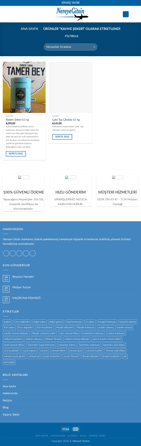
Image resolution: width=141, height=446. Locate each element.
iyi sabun (89, 322)
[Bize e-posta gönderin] (26, 253)
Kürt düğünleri (25, 327)
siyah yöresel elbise (14, 345)
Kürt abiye (9, 327)
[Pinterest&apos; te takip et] (33, 253)
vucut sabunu (30, 351)
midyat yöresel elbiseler (77, 339)
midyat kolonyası (116, 333)
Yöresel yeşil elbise (115, 351)
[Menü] (5, 14)
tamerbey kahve (66, 345)
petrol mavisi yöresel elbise (107, 339)
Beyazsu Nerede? (23, 276)
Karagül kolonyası (107, 322)
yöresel (44, 351)
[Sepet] (136, 14)
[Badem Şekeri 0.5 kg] (24, 87)
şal (125, 356)
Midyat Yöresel (53, 339)
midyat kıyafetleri (13, 339)
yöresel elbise (58, 351)
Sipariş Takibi (11, 414)
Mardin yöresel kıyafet (44, 333)
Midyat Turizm (21, 287)
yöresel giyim (76, 351)
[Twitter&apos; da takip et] (19, 253)
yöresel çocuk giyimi (14, 356)
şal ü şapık (9, 362)
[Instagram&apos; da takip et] (13, 253)
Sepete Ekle (16, 154)
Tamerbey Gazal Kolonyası (41, 345)
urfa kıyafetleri (11, 351)
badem (7, 322)
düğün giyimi (55, 322)
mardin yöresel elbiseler (16, 333)
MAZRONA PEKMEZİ (26, 298)
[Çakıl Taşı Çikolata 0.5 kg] (70, 87)
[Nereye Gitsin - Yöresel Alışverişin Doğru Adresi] (70, 14)
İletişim (7, 400)
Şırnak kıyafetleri (111, 356)
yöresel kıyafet (94, 351)
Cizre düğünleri (22, 322)
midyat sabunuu (34, 339)
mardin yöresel (124, 327)
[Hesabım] (126, 14)
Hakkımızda (10, 393)
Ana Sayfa (29, 29)
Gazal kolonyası (74, 322)
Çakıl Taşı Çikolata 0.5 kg (66, 119)
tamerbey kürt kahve (114, 345)
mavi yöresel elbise (69, 333)
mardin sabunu (105, 327)
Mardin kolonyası (86, 327)
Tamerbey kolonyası (89, 345)
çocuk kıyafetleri (51, 356)
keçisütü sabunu (128, 322)
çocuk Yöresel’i (71, 356)
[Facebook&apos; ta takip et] (6, 253)
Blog (5, 407)
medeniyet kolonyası (93, 333)
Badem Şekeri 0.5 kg (17, 119)
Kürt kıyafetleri (45, 327)
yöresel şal (33, 356)
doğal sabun (40, 322)
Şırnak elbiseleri (91, 356)
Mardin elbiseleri (64, 327)
